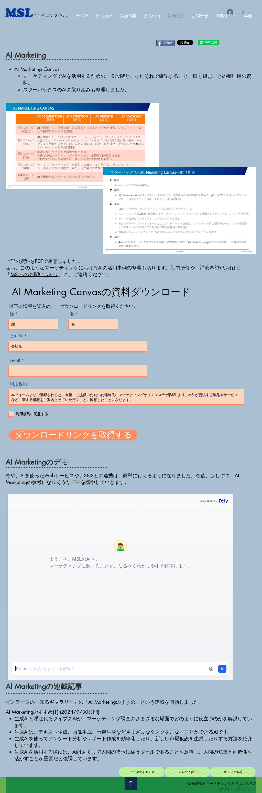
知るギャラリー (57, 702)
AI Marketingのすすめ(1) (33, 712)
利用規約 (18, 384)
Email (15, 361)
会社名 (16, 336)
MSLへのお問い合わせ (34, 274)
